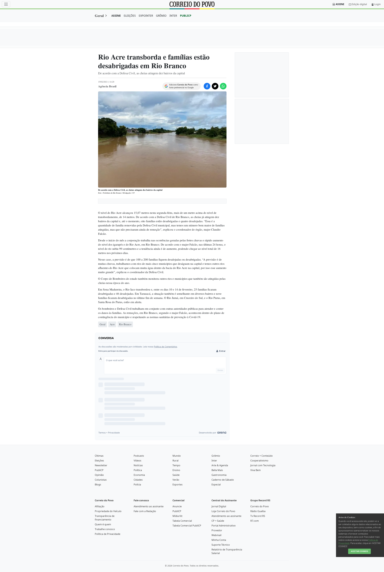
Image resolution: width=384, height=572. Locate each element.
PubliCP (99, 470)
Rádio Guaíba (258, 511)
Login (377, 4)
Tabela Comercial (182, 520)
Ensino (176, 470)
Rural (175, 460)
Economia (139, 475)
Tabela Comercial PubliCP (186, 525)
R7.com (254, 520)
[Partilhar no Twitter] (215, 86)
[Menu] (6, 4)
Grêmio (216, 455)
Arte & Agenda (220, 465)
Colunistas (101, 479)
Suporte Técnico (221, 544)
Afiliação (99, 506)
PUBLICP (185, 15)
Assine (340, 4)
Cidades (138, 479)
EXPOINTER (146, 15)
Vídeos (137, 460)
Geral (99, 15)
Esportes (177, 484)
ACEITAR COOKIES (359, 551)
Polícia (137, 484)
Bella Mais (217, 470)
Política (138, 470)
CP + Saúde (218, 520)
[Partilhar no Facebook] (207, 86)
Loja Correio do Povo (223, 511)
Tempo (176, 465)
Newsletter (101, 465)
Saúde (176, 475)
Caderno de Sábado (223, 479)
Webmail (216, 535)
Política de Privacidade (107, 534)
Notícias (138, 465)
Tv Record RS (257, 516)
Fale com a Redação (145, 511)
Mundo (176, 455)
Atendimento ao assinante (149, 506)
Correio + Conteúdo (261, 455)
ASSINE (116, 15)
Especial (216, 484)
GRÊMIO (161, 15)
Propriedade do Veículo (108, 511)
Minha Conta (219, 540)
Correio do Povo (259, 506)
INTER (173, 15)
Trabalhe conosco (105, 529)
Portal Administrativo (224, 525)
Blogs (98, 484)
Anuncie (177, 506)
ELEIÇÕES (130, 15)
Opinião (99, 475)
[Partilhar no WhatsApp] (223, 86)
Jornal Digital (219, 506)
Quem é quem (103, 524)
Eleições (99, 460)
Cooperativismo (259, 460)
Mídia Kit (177, 516)
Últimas (99, 455)
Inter (214, 460)
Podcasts (139, 455)
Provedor (217, 530)
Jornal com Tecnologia (262, 465)
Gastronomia (219, 475)
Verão (175, 479)
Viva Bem (255, 470)
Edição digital (359, 4)
